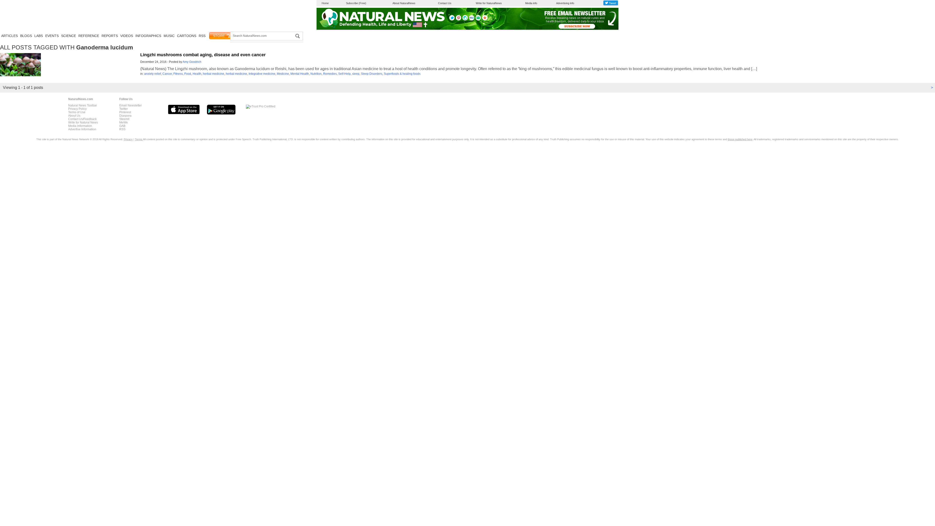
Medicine (283, 73)
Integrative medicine (262, 73)
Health (197, 73)
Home (325, 3)
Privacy (128, 139)
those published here (740, 139)
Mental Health (299, 73)
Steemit (124, 119)
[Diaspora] (484, 19)
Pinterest (125, 112)
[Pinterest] (458, 19)
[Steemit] (465, 19)
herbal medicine (213, 73)
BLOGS (26, 36)
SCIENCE (68, 36)
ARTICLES (9, 36)
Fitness (178, 73)
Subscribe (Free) (356, 3)
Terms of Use (76, 112)
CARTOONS (186, 36)
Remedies (330, 73)
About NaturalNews (404, 3)
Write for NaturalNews (489, 3)
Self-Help (344, 73)
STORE (219, 36)
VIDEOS (126, 36)
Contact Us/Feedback (82, 119)
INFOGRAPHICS (148, 36)
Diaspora (125, 115)
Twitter (123, 109)
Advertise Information (82, 129)
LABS (38, 36)
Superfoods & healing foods (402, 73)
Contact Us (444, 3)
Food (187, 73)
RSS (202, 36)
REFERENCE (88, 36)
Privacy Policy (77, 109)
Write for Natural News (83, 122)
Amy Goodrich (192, 62)
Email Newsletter (130, 105)
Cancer (167, 73)
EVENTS (52, 36)
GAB (122, 126)
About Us (74, 115)
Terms (139, 139)
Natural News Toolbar (82, 105)
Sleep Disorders (371, 73)
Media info (531, 3)
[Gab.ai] (478, 19)
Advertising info (565, 3)
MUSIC (169, 36)
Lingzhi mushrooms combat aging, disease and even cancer (203, 54)
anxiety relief (152, 73)
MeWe (123, 122)
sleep (355, 73)
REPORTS (110, 36)
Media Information (80, 126)
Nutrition (316, 73)
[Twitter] (452, 19)
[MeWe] (471, 19)
